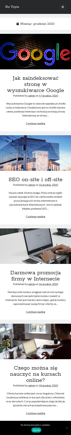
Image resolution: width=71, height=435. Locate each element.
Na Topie (12, 7)
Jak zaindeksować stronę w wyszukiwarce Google (35, 51)
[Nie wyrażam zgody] (67, 428)
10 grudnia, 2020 (48, 385)
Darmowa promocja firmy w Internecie (35, 246)
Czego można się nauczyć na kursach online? (35, 341)
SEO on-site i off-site (35, 153)
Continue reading (35, 123)
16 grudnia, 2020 (48, 184)
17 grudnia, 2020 (48, 95)
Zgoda (36, 430)
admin (31, 95)
